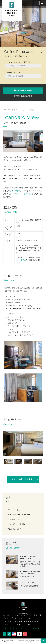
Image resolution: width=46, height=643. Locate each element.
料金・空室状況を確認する (23, 479)
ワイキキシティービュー (17, 519)
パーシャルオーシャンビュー (19, 514)
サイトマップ (37, 629)
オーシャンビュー (14, 510)
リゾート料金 (21, 260)
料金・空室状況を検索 (23, 90)
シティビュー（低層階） (17, 524)
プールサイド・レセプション (21, 194)
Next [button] (40, 461)
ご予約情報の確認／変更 (23, 96)
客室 (13, 110)
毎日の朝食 (16, 191)
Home (7, 110)
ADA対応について (15, 529)
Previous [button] (6, 461)
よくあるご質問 (8, 629)
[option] (23, 443)
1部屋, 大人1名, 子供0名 (15, 76)
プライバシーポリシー (23, 629)
